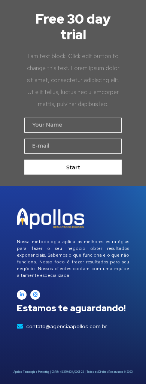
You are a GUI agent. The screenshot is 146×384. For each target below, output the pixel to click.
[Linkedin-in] (22, 295)
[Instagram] (35, 295)
